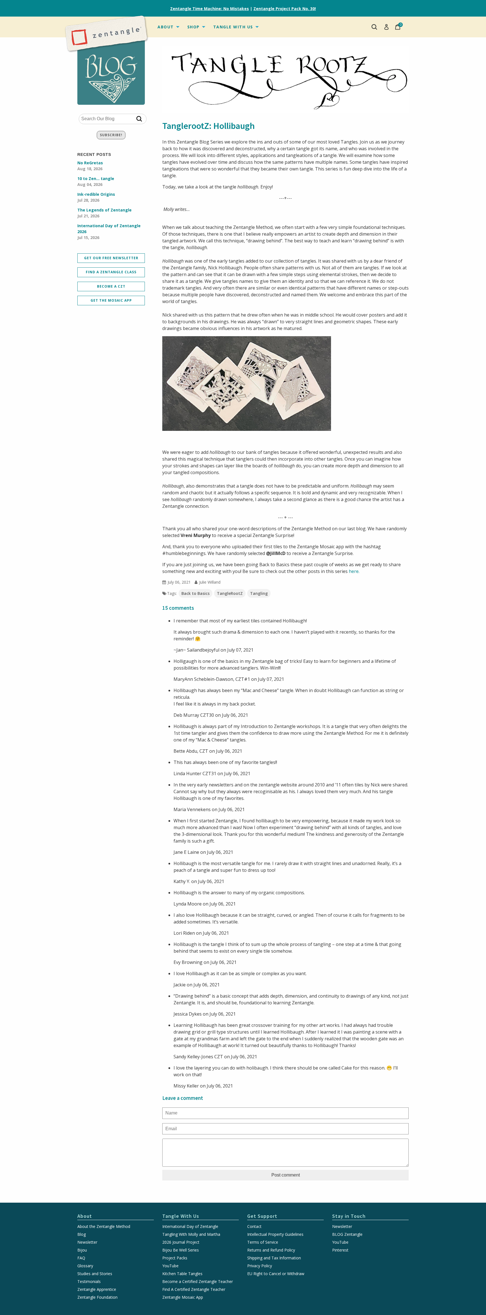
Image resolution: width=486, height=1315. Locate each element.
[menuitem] (168, 27)
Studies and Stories (94, 1273)
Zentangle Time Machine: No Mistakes (209, 8)
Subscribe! (111, 135)
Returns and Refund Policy (271, 1250)
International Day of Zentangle (190, 1226)
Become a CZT (111, 286)
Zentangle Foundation (97, 1297)
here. (354, 571)
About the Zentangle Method (103, 1226)
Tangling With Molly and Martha (191, 1234)
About (166, 26)
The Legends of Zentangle (104, 213)
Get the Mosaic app (111, 300)
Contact (254, 1226)
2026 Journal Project (180, 1242)
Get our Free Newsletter (111, 258)
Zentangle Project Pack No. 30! (284, 8)
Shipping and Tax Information (274, 1258)
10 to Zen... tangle (95, 181)
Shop (193, 26)
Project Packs (174, 1258)
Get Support (262, 1216)
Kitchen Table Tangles (182, 1273)
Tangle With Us (233, 26)
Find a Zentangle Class (111, 272)
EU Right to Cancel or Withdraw (275, 1273)
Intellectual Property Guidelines (275, 1234)
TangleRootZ (230, 593)
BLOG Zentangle (347, 1234)
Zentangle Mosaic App (182, 1297)
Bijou (82, 1250)
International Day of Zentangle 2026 (109, 231)
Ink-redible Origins (96, 197)
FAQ (81, 1258)
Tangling (259, 593)
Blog (81, 1234)
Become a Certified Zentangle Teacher (197, 1281)
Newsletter (87, 1242)
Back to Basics (195, 593)
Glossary (85, 1265)
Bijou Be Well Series (180, 1250)
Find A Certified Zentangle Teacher (193, 1289)
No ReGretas (90, 165)
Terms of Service (262, 1242)
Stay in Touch (349, 1216)
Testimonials (89, 1281)
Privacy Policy (259, 1265)
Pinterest (340, 1250)
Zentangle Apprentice (96, 1289)
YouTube (170, 1265)
